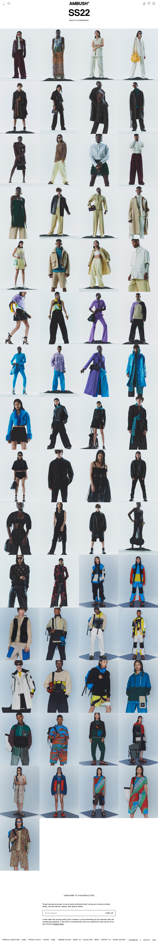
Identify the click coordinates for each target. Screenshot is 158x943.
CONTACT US (106, 940)
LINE (154, 940)
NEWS (96, 940)
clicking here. (58, 924)
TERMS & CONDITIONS (11, 940)
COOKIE (46, 940)
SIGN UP (109, 913)
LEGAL (24, 940)
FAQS (53, 940)
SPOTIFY (146, 940)
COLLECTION (87, 940)
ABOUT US (77, 940)
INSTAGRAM (133, 940)
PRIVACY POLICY (34, 940)
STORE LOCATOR (119, 940)
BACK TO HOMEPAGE (79, 20)
